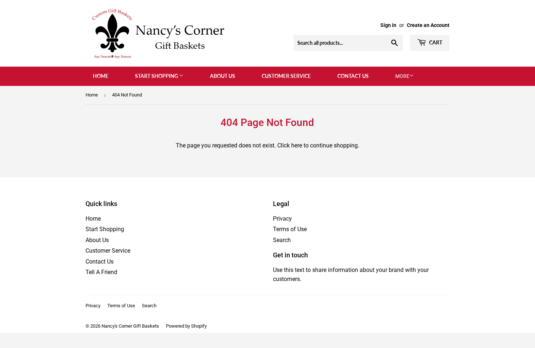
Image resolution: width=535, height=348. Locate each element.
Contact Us (353, 76)
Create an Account (428, 25)
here (296, 145)
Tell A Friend (101, 272)
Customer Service (286, 76)
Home (100, 76)
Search (282, 240)
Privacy (282, 218)
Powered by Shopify (186, 326)
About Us (222, 76)
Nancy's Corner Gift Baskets (130, 326)
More (402, 76)
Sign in (388, 25)
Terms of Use (290, 229)
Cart (435, 42)
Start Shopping (157, 76)
